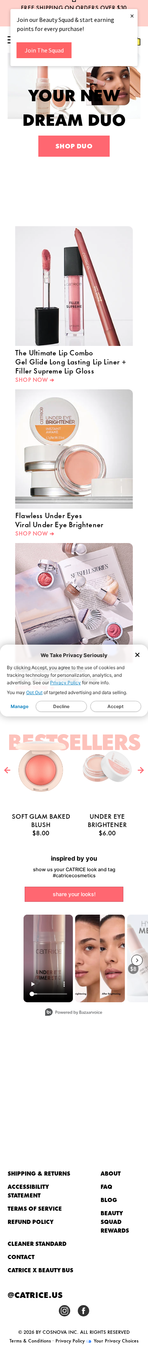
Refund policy (31, 1221)
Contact (21, 1256)
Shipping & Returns (39, 1173)
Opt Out (34, 692)
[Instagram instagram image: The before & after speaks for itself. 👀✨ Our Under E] (100, 958)
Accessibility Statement (28, 1190)
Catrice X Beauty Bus (40, 1269)
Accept (115, 706)
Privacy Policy (65, 682)
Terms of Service (35, 1208)
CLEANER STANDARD (37, 1243)
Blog (109, 1199)
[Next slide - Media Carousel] (137, 960)
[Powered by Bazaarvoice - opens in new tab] (73, 1013)
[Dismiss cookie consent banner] (137, 655)
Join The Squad (44, 50)
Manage (19, 706)
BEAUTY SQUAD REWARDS (115, 1221)
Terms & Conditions (30, 1340)
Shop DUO (74, 145)
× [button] (132, 15)
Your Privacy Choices (115, 1340)
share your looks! (74, 894)
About (111, 1173)
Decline (61, 706)
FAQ (106, 1186)
